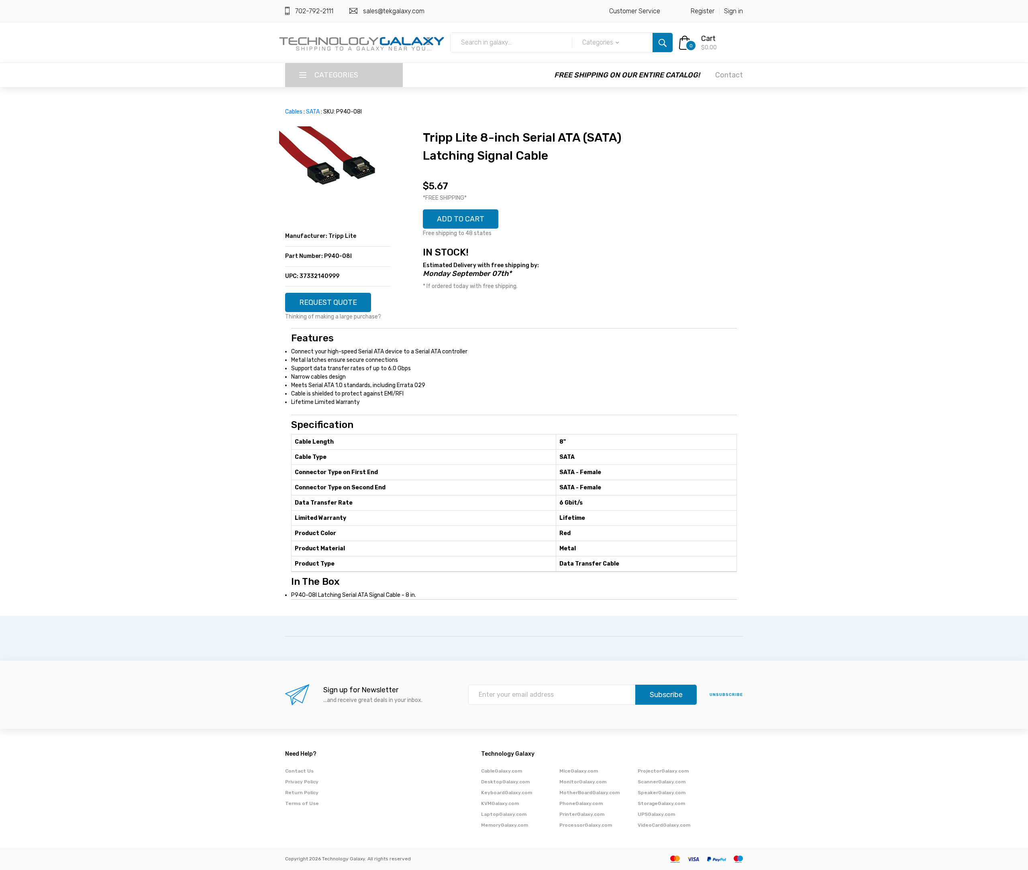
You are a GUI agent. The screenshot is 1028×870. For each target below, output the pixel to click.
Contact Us (299, 771)
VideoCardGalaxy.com (664, 825)
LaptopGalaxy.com (503, 814)
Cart (708, 38)
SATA (313, 111)
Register (702, 11)
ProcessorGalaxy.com (585, 825)
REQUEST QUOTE (328, 302)
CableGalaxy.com (501, 771)
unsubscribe (726, 694)
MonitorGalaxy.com (582, 782)
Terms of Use (302, 803)
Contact (729, 75)
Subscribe (666, 694)
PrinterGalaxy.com (581, 814)
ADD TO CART (460, 219)
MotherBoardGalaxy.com (589, 792)
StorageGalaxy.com (661, 803)
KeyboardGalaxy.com (506, 792)
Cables (293, 111)
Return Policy (301, 792)
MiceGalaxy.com (578, 771)
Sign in (733, 11)
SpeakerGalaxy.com (661, 792)
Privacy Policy (301, 782)
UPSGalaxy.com (656, 814)
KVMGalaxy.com (500, 803)
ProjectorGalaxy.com (663, 771)
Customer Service (634, 11)
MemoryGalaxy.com (504, 825)
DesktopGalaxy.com (505, 782)
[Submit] (663, 42)
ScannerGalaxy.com (661, 782)
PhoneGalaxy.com (581, 803)
